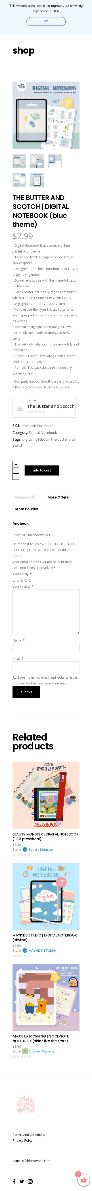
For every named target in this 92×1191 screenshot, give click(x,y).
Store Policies (26, 508)
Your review (23, 586)
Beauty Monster (41, 849)
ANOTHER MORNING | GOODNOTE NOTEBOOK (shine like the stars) (41, 1039)
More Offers (58, 497)
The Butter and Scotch (51, 406)
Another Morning (42, 1051)
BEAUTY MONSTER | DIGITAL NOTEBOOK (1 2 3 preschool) (45, 837)
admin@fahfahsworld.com (31, 1160)
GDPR (54, 11)
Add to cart (42, 470)
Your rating (22, 573)
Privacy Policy (23, 1140)
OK (46, 21)
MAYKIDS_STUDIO (42, 950)
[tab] (25, 497)
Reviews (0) (25, 497)
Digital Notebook (43, 432)
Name (18, 640)
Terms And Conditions (29, 1134)
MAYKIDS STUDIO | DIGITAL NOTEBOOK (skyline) (45, 938)
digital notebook (35, 439)
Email (18, 658)
